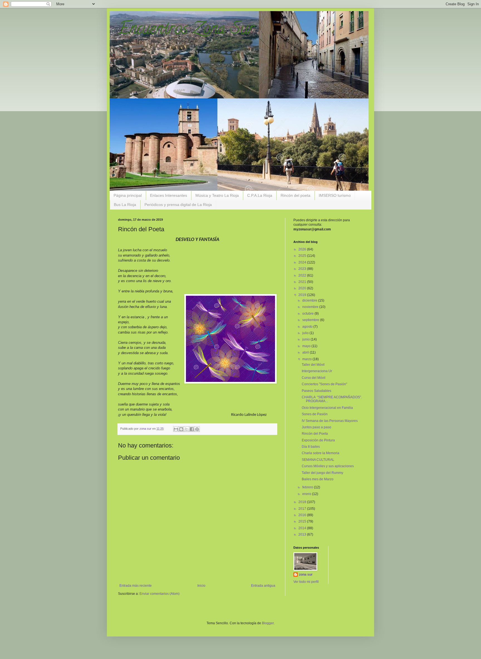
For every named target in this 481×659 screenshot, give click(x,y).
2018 (302, 502)
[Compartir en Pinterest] (197, 429)
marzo (307, 359)
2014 (302, 528)
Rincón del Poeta (315, 434)
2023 (302, 269)
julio (306, 333)
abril (306, 352)
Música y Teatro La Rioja (217, 195)
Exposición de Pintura (318, 440)
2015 (302, 521)
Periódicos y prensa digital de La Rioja (178, 204)
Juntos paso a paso (316, 427)
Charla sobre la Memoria (320, 453)
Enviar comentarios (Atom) (159, 594)
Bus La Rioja (125, 204)
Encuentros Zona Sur (186, 30)
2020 (302, 288)
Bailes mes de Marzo (317, 479)
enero (307, 494)
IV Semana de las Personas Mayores (330, 421)
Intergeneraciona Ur (317, 371)
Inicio (201, 586)
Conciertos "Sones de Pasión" (324, 384)
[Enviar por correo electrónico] (176, 429)
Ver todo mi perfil (306, 582)
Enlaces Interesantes (168, 195)
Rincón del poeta (295, 195)
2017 (302, 509)
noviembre (310, 307)
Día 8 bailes (311, 447)
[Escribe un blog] (181, 429)
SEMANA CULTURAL (318, 460)
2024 (302, 262)
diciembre (310, 300)
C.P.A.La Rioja (259, 195)
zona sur (306, 574)
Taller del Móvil (313, 365)
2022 (302, 275)
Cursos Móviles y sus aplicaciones (328, 466)
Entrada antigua (263, 586)
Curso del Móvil (313, 378)
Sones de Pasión (315, 414)
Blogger (268, 623)
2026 (302, 249)
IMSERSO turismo (335, 195)
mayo (306, 346)
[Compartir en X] (186, 429)
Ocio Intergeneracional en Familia (327, 408)
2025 (302, 256)
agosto (307, 327)
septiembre (311, 320)
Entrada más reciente (135, 586)
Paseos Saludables (316, 391)
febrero (308, 487)
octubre (308, 313)
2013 (302, 534)
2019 (302, 295)
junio (306, 339)
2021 (302, 282)
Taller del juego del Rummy (322, 473)
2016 (302, 515)
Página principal (128, 195)
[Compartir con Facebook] (192, 429)
